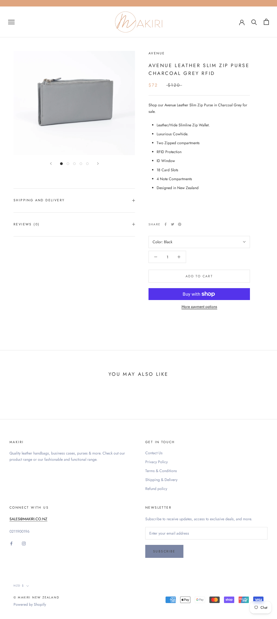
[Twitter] (172, 224)
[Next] (98, 163)
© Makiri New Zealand (36, 597)
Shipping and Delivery (39, 200)
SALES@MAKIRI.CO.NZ (28, 519)
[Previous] (51, 163)
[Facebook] (165, 224)
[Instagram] (24, 543)
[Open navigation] (11, 21)
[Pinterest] (179, 224)
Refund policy (156, 488)
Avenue (157, 53)
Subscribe (164, 551)
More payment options (199, 306)
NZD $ (19, 586)
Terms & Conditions (161, 470)
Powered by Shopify (30, 604)
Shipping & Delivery (161, 479)
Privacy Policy (156, 462)
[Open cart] (266, 22)
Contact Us (154, 453)
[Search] (254, 22)
